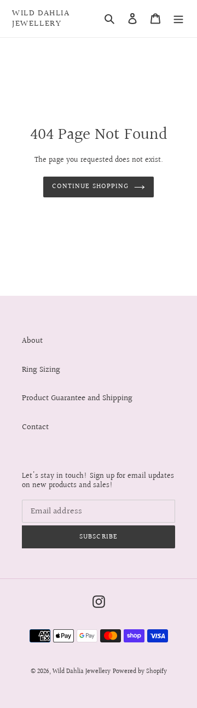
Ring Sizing (41, 370)
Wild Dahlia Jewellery (41, 18)
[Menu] (178, 19)
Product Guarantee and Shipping (77, 398)
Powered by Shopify (140, 671)
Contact (35, 427)
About (32, 341)
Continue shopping (90, 186)
